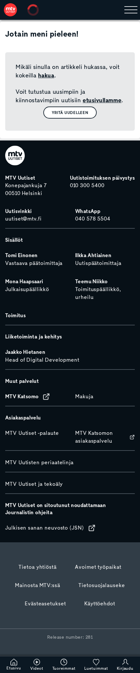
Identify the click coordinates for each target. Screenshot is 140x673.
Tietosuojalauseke (101, 585)
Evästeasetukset (45, 603)
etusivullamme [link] (102, 100)
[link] (10, 9)
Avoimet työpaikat (98, 567)
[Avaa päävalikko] (131, 9)
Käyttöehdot (99, 603)
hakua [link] (46, 75)
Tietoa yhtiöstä (38, 567)
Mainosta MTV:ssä (37, 585)
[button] (70, 113)
